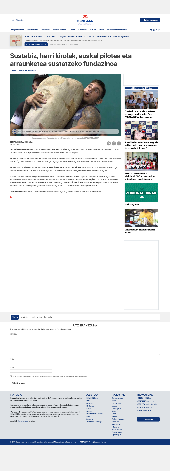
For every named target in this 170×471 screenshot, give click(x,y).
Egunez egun (116, 435)
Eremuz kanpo (117, 429)
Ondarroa (145, 407)
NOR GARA (16, 394)
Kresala (114, 416)
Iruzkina (14, 334)
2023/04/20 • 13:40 (15, 144)
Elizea (101, 29)
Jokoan (114, 411)
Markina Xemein (147, 404)
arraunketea (24, 317)
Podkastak (45, 29)
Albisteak (92, 394)
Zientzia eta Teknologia (94, 422)
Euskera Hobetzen (118, 419)
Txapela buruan (117, 432)
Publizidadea (148, 419)
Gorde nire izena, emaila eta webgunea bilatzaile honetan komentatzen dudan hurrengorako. (50, 376)
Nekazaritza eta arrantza (117, 29)
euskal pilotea (37, 317)
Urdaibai (145, 410)
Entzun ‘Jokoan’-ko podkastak (24, 70)
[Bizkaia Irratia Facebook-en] (151, 29)
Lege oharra (30, 442)
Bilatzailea (19, 20)
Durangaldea (146, 401)
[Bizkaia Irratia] (85, 20)
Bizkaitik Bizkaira (59, 29)
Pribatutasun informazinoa (44, 442)
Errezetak (82, 29)
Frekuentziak (32, 29)
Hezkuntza (90, 406)
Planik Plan (115, 422)
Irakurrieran (115, 427)
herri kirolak (48, 317)
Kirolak (72, 29)
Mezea (114, 406)
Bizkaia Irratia (17, 142)
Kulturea (89, 411)
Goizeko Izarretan (118, 398)
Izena (12, 359)
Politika (88, 416)
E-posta (13, 368)
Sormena (89, 419)
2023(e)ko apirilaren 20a (57, 44)
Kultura (93, 29)
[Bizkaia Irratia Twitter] (156, 29)
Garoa (114, 414)
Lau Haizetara (116, 403)
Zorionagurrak (116, 408)
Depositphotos (22, 421)
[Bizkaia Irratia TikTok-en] (159, 29)
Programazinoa (17, 29)
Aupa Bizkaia (116, 424)
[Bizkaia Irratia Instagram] (154, 29)
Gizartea (89, 403)
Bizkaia (145, 398)
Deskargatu (73, 44)
